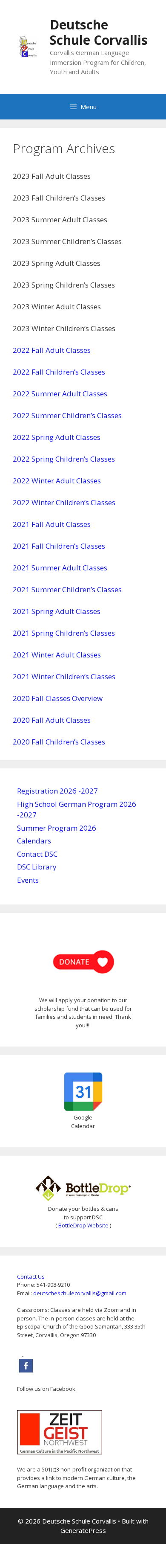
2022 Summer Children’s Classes (67, 415)
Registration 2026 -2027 (57, 791)
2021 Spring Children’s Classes (64, 633)
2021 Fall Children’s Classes (59, 546)
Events (28, 880)
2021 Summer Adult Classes (60, 568)
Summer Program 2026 (56, 828)
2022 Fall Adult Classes (52, 350)
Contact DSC (37, 854)
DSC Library (37, 867)
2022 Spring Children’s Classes (64, 459)
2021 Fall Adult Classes (52, 524)
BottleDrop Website (83, 1225)
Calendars (34, 841)
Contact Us (31, 1276)
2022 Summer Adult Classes (60, 393)
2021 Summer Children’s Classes (67, 589)
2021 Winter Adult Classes (57, 655)
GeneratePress (83, 1530)
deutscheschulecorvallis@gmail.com (79, 1293)
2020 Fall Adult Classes (52, 720)
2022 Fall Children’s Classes (59, 372)
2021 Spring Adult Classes (56, 611)
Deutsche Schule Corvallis (99, 32)
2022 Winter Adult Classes (57, 481)
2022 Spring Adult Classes (56, 437)
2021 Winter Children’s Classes (64, 676)
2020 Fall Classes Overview (58, 698)
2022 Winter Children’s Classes (64, 502)
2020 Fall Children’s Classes (59, 742)
